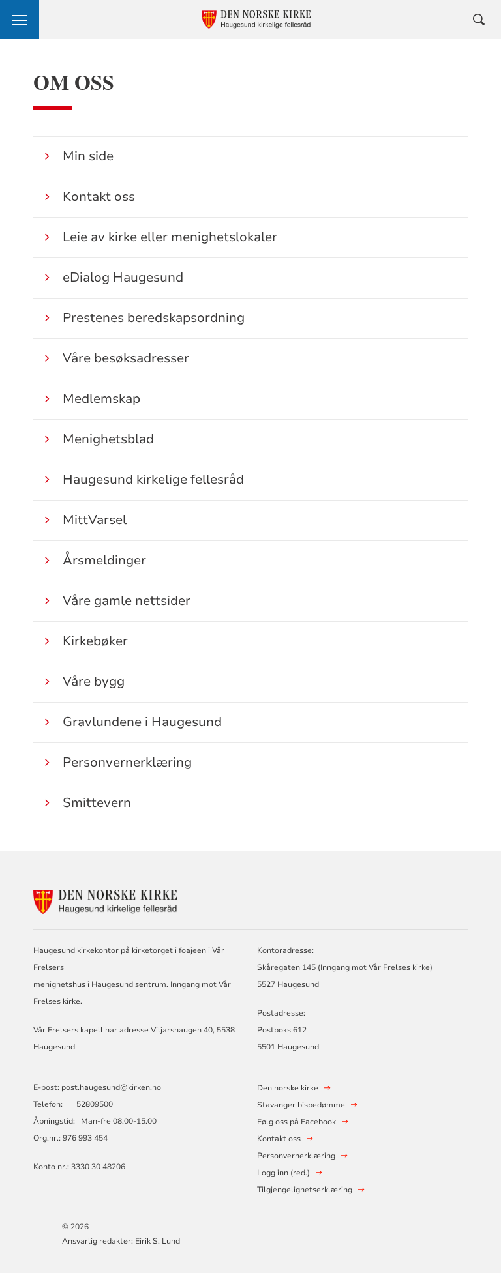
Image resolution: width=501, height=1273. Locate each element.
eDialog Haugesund (123, 277)
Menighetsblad (108, 439)
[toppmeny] (19, 19)
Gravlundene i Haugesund (142, 722)
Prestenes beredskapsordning (154, 318)
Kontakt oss (99, 196)
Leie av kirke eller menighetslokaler (170, 237)
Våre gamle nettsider (126, 600)
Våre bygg (94, 681)
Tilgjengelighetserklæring (304, 1189)
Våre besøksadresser (126, 358)
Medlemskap (101, 398)
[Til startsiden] (105, 900)
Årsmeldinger (104, 560)
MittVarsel (95, 520)
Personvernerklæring (127, 762)
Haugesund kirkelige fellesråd (153, 479)
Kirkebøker (95, 641)
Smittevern (97, 803)
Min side (88, 156)
